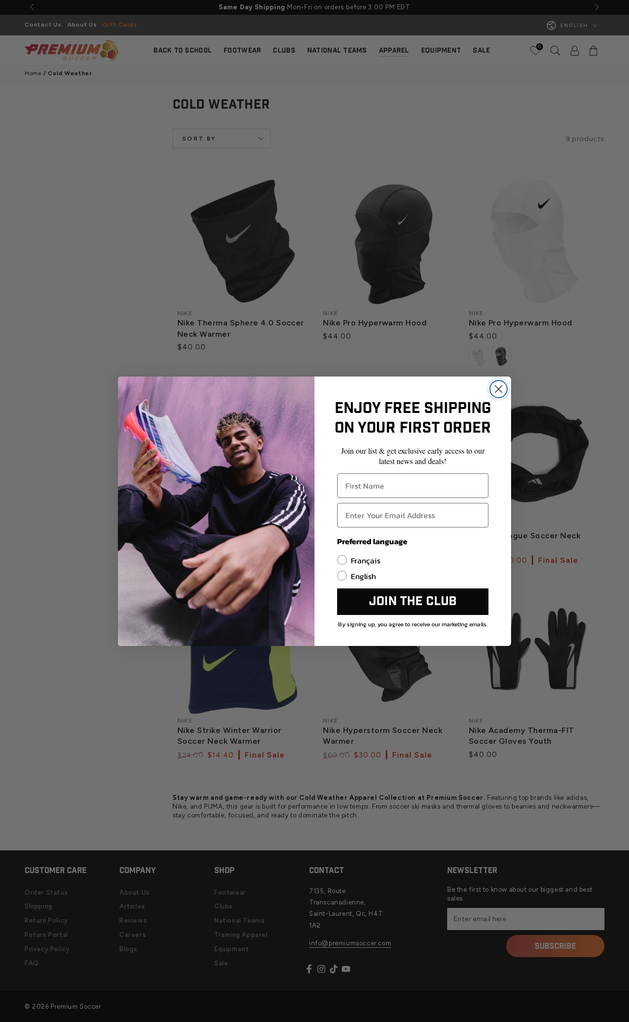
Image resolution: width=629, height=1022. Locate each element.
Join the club (413, 601)
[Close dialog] (498, 389)
